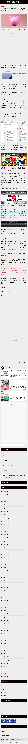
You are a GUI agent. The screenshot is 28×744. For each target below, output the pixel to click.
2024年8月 (5, 567)
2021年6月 (5, 637)
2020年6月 (5, 673)
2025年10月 (6, 524)
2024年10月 (6, 561)
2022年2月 (5, 614)
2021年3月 (5, 647)
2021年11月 (6, 623)
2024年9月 (5, 564)
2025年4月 (5, 541)
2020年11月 (6, 660)
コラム (4, 686)
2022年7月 (5, 597)
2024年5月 (5, 577)
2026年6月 (5, 498)
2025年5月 (5, 538)
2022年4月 (5, 607)
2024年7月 (5, 571)
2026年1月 (5, 514)
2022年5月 (5, 604)
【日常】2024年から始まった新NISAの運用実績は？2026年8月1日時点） (14, 464)
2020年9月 (5, 663)
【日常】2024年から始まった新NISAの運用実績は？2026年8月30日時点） (14, 454)
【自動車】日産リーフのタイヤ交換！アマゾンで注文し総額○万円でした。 (14, 469)
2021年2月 (5, 650)
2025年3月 (5, 544)
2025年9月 (5, 528)
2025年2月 (5, 547)
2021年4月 (5, 643)
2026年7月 (5, 495)
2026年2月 (5, 511)
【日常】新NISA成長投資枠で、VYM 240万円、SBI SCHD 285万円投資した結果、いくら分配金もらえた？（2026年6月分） (14, 475)
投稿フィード (5, 731)
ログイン (4, 729)
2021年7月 (5, 633)
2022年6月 (5, 600)
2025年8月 (5, 531)
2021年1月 (5, 653)
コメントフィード (6, 733)
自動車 (4, 695)
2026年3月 (5, 508)
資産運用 (3, 317)
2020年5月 (5, 676)
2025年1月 (5, 551)
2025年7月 (5, 534)
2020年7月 (5, 670)
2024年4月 (5, 581)
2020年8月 (5, 666)
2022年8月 (5, 594)
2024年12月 (6, 554)
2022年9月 (5, 590)
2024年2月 (5, 584)
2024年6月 (5, 574)
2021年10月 (6, 627)
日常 (2, 6)
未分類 (4, 692)
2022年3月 (5, 610)
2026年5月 (5, 501)
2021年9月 (5, 630)
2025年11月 (6, 521)
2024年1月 (5, 587)
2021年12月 (6, 620)
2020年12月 (6, 657)
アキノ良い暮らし (14, 2)
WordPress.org (6, 735)
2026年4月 (5, 505)
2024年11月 (6, 557)
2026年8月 (5, 491)
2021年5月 (5, 640)
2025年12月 (6, 518)
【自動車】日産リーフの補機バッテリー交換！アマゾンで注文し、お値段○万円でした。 (14, 459)
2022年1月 (5, 617)
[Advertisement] (14, 48)
